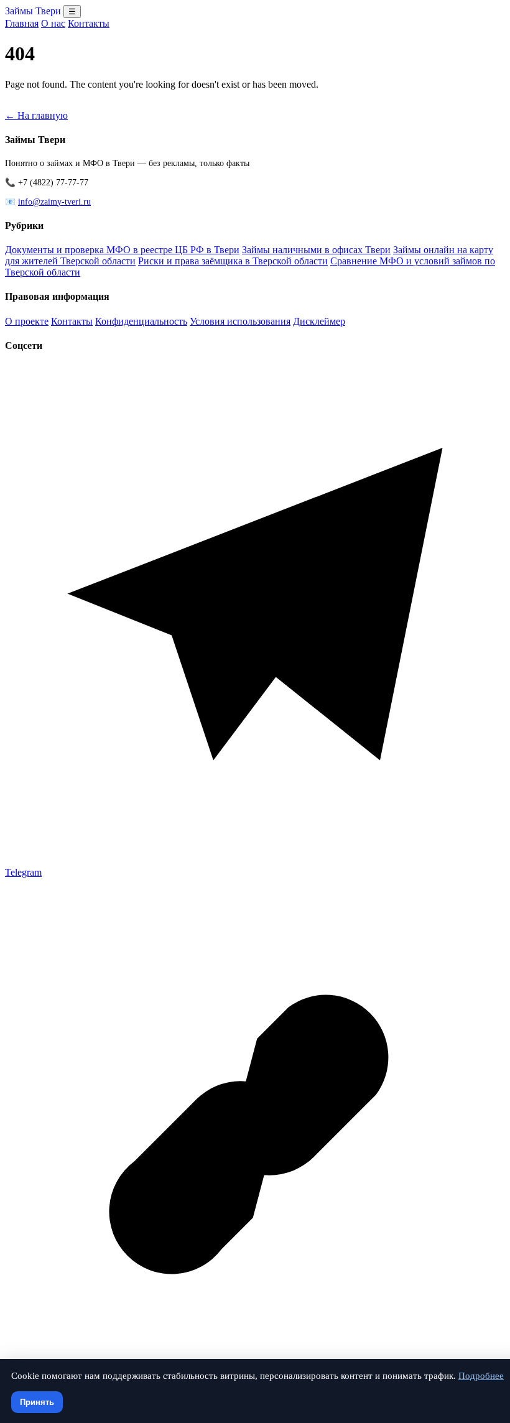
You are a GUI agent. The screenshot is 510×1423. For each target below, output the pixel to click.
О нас (53, 23)
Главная (22, 23)
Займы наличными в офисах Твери (316, 249)
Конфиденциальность (141, 321)
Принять (37, 1402)
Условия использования (240, 321)
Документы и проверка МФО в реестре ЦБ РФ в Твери (122, 249)
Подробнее (481, 1376)
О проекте (27, 321)
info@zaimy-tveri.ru (54, 201)
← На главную (36, 115)
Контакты (88, 23)
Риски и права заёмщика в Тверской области (233, 261)
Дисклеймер (319, 321)
